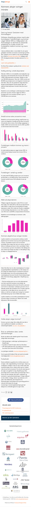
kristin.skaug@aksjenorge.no (17, 356)
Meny (29, 2)
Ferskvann (17, 502)
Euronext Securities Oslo (14, 56)
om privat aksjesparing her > (20, 351)
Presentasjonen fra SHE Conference (11, 408)
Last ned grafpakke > (8, 63)
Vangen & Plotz (23, 502)
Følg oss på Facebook (16, 400)
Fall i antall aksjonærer (8, 413)
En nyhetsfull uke (6, 410)
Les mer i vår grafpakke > (19, 325)
